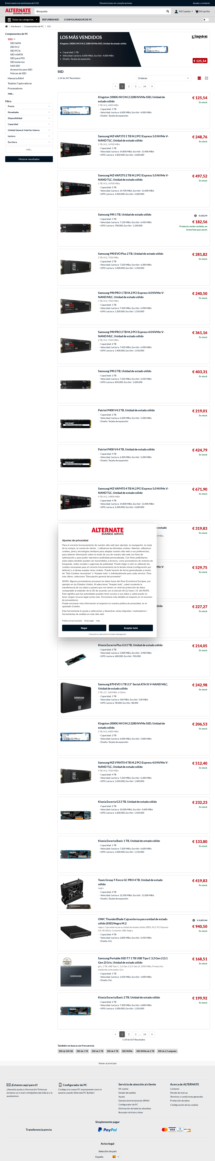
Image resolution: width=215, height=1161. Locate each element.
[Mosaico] (206, 78)
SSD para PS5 (17, 58)
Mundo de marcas (179, 1092)
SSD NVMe (127, 1051)
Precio (11, 106)
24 (144, 86)
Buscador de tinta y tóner (131, 1112)
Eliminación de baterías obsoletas (135, 1108)
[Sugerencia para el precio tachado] (195, 215)
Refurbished (50, 19)
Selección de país (108, 1151)
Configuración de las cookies (184, 1104)
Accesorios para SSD (21, 69)
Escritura (12, 142)
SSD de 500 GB (66, 1051)
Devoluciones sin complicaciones (116, 3)
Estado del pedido (127, 1092)
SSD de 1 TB (82, 1051)
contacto (205, 3)
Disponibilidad (15, 118)
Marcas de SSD (18, 73)
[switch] (206, 19)
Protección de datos (180, 1100)
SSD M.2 (14, 46)
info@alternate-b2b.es (38, 1092)
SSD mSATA (16, 54)
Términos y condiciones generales (186, 1096)
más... (11, 93)
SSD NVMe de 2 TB (145, 1051)
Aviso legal (107, 1143)
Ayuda (196, 3)
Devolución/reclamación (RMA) (134, 1100)
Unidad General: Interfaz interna (24, 130)
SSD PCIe (15, 50)
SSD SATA (15, 43)
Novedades (13, 112)
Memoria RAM (16, 78)
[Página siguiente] (152, 86)
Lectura (11, 136)
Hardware (16, 26)
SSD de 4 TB (112, 1051)
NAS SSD (15, 65)
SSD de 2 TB (97, 1051)
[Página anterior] (115, 86)
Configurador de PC (78, 19)
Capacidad (13, 124)
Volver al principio (108, 1063)
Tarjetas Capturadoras (20, 83)
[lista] (199, 78)
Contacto (174, 1088)
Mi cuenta (123, 1088)
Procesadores (15, 88)
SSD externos (17, 61)
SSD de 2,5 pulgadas (167, 1051)
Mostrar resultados (29, 159)
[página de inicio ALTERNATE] (18, 11)
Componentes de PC (34, 26)
